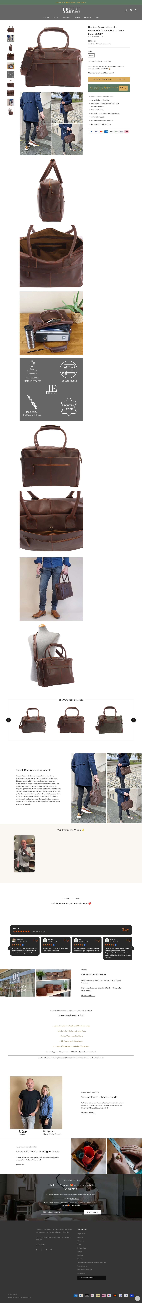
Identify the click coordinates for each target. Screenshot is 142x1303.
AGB (79, 1244)
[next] (133, 720)
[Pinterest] (46, 1249)
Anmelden (92, 1212)
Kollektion (87, 17)
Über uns (80, 1241)
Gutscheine (81, 1273)
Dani (111, 939)
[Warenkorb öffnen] (136, 10)
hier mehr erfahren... (88, 995)
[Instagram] (41, 1249)
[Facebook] (36, 1249)
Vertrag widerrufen (86, 1278)
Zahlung (80, 1255)
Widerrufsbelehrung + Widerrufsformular (91, 1262)
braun (91, 55)
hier (93, 1052)
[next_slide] (132, 948)
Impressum (81, 1234)
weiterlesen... (20, 1165)
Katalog (77, 17)
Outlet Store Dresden (84, 1270)
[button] (77, 957)
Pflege (61, 1052)
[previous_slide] (10, 948)
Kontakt (80, 1237)
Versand (99, 44)
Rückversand (108, 73)
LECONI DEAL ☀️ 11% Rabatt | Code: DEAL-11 (71, 2)
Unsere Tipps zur (52, 1052)
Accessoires (66, 17)
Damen (46, 17)
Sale (97, 17)
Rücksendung (82, 1266)
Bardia (19, 939)
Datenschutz (74, 1199)
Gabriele (82, 939)
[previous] (8, 720)
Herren (55, 17)
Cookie (79, 1252)
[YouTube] (51, 1249)
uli (49, 939)
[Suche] (131, 10)
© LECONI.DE (12, 1294)
